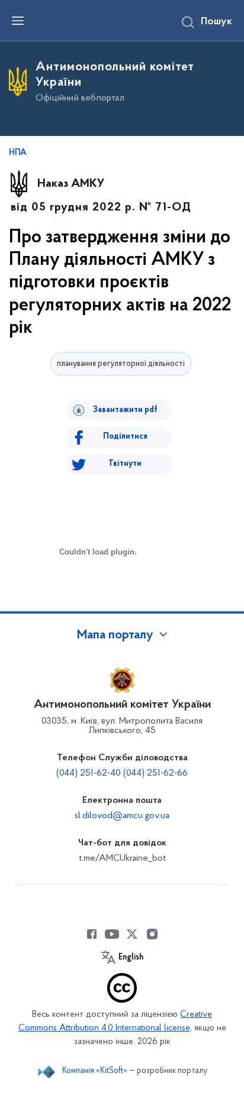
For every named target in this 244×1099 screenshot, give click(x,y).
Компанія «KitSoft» (94, 1070)
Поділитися (125, 436)
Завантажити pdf (125, 410)
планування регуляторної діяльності (121, 363)
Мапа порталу (115, 635)
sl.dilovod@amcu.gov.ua (122, 816)
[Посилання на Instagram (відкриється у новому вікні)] (152, 934)
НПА (18, 153)
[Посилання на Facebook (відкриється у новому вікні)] (92, 934)
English (130, 958)
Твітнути (125, 463)
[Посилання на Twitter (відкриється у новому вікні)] (132, 934)
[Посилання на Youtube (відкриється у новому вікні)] (112, 934)
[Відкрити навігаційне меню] (18, 21)
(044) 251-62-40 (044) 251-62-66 (122, 773)
